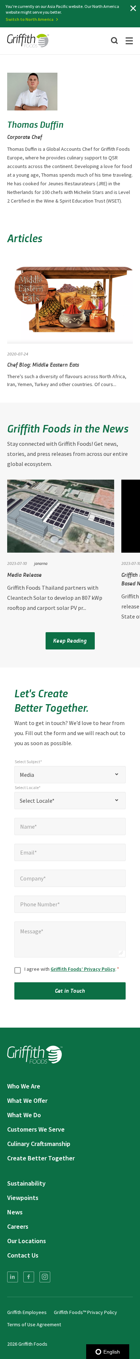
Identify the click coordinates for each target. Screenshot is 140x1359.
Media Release (24, 574)
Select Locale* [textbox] (37, 800)
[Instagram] (44, 1277)
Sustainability (26, 1183)
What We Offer (27, 1100)
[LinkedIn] (12, 1277)
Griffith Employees (27, 1312)
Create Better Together (41, 1158)
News (15, 1212)
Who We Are (23, 1086)
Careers (17, 1226)
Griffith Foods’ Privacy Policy (83, 969)
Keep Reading (70, 640)
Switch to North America (29, 19)
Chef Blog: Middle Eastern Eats (43, 364)
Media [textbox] (27, 774)
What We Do (24, 1115)
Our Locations (26, 1241)
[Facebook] (28, 1277)
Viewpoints (22, 1197)
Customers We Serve (36, 1129)
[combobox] (70, 774)
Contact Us (22, 1255)
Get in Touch (70, 990)
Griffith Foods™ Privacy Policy (85, 1312)
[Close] (133, 8)
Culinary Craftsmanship (38, 1144)
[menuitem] (12, 1277)
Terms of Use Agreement (34, 1324)
